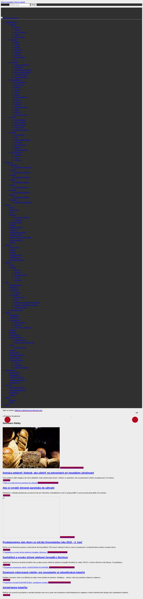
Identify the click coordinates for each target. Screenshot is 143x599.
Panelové (17, 325)
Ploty (12, 265)
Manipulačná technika (18, 390)
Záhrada (13, 132)
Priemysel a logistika (17, 380)
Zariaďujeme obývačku (22, 167)
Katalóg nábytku (11, 22)
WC (15, 60)
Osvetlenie (18, 142)
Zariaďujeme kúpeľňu (22, 177)
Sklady (12, 395)
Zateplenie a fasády (21, 368)
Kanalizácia (14, 287)
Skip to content (19, 2)
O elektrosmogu (16, 255)
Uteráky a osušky (20, 107)
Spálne (12, 242)
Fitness (17, 157)
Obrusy (17, 95)
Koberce (17, 87)
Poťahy (17, 100)
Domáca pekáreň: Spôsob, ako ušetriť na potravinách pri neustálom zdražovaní (48, 472)
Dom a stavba (19, 135)
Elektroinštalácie (16, 285)
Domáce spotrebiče (21, 65)
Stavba (8, 312)
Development (10, 370)
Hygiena (13, 252)
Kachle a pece (19, 297)
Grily (16, 137)
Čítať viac (6, 480)
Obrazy (17, 92)
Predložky (18, 102)
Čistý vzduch (14, 247)
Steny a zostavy (20, 32)
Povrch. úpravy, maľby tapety (20, 237)
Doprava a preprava (17, 388)
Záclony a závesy (20, 115)
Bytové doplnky (15, 80)
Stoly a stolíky (19, 37)
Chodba (17, 45)
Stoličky (17, 35)
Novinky (51, 552)
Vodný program (19, 145)
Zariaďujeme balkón (21, 197)
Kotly (16, 300)
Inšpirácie (8, 162)
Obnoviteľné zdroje (17, 378)
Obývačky (13, 230)
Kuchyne (13, 215)
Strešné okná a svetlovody (24, 342)
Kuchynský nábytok (21, 217)
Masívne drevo (19, 322)
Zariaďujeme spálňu (21, 182)
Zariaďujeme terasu (21, 187)
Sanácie (17, 292)
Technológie (14, 290)
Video (81, 468)
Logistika (8, 385)
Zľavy (7, 405)
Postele (17, 27)
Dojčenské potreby (21, 130)
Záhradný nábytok (20, 150)
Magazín (13, 400)
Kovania (17, 90)
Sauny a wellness (16, 240)
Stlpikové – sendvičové (22, 327)
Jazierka (17, 272)
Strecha (13, 350)
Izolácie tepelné (20, 340)
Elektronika (18, 67)
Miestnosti (13, 40)
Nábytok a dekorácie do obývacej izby (28, 410)
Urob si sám (14, 353)
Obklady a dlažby (16, 227)
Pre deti (12, 117)
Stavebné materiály (17, 260)
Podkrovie (13, 200)
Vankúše (17, 112)
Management (14, 375)
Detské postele (19, 122)
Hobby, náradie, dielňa (22, 140)
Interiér (7, 205)
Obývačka (13, 165)
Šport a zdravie (15, 152)
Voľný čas (18, 160)
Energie (12, 330)
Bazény (17, 270)
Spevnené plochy (20, 275)
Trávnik (17, 277)
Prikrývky (17, 105)
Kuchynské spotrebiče (22, 72)
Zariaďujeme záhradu (22, 192)
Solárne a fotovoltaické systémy (26, 305)
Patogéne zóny (15, 257)
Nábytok (13, 25)
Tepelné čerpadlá (20, 307)
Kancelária (18, 50)
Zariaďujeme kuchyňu (22, 172)
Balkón (16, 42)
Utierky (17, 110)
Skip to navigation (7, 2)
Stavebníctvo (14, 383)
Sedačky (17, 30)
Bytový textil (18, 85)
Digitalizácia (14, 317)
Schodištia (18, 365)
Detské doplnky (20, 120)
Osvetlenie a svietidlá (17, 232)
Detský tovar (19, 127)
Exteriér (8, 262)
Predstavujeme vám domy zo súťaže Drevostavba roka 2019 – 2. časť (42, 542)
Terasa (12, 185)
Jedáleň (17, 47)
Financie (13, 332)
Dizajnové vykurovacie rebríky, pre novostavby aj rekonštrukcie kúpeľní (44, 572)
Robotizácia (14, 393)
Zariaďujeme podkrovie (22, 202)
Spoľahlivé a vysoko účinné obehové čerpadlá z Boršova (35, 557)
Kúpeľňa (17, 55)
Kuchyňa (17, 52)
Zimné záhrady (15, 358)
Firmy (12, 403)
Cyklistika (17, 155)
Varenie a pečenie (20, 77)
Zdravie (8, 245)
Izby (11, 212)
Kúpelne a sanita (16, 222)
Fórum (7, 398)
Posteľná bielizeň (20, 97)
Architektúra (14, 315)
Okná (12, 345)
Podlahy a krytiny (16, 235)
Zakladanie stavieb (16, 355)
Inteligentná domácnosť (22, 70)
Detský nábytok (20, 125)
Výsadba (17, 280)
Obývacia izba (19, 57)
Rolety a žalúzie (20, 347)
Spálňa (12, 180)
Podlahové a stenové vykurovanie (26, 302)
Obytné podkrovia (16, 337)
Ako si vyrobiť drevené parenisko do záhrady (29, 487)
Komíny (17, 363)
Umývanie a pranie (21, 75)
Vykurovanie (14, 295)
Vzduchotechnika (16, 310)
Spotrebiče (18, 220)
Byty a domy (14, 373)
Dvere (12, 207)
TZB (6, 282)
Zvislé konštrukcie (16, 360)
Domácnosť (14, 62)
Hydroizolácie (15, 335)
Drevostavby (14, 320)
